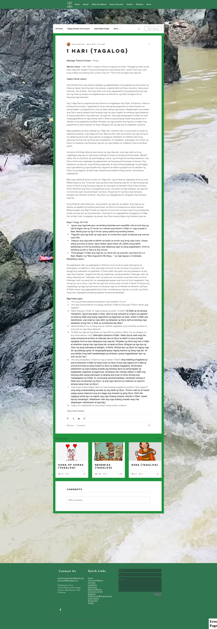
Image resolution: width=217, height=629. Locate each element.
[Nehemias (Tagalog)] (108, 451)
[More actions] (149, 44)
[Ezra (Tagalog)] (145, 451)
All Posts (59, 29)
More (116, 29)
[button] (139, 29)
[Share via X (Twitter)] (73, 418)
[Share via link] (84, 418)
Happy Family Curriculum (78, 29)
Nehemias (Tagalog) (103, 466)
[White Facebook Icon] (60, 609)
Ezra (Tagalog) (145, 464)
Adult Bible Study (101, 29)
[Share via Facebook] (68, 418)
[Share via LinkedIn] (79, 418)
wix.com (96, 620)
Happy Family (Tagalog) (75, 411)
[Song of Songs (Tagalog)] (71, 451)
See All (159, 438)
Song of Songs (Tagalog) (71, 466)
